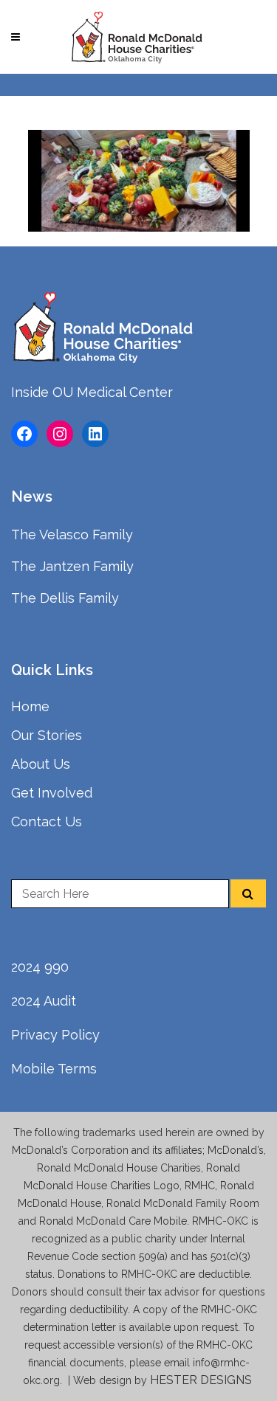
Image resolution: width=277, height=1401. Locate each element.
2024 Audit (43, 1001)
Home (30, 706)
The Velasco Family (72, 534)
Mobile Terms (54, 1068)
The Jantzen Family (72, 566)
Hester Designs (202, 1380)
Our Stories (46, 735)
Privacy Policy (55, 1034)
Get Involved (51, 792)
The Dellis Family (65, 598)
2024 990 (40, 967)
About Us (40, 764)
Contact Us (46, 821)
